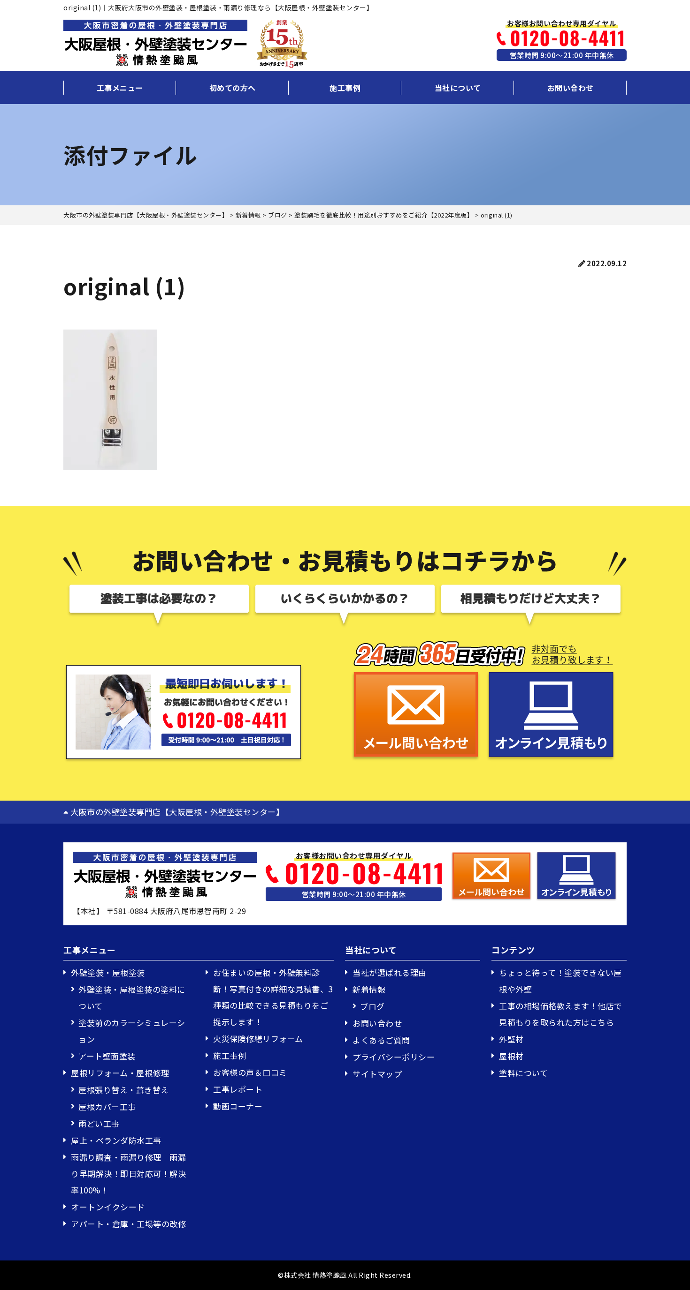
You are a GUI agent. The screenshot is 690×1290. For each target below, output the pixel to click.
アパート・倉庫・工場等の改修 (128, 1224)
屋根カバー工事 (107, 1106)
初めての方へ (232, 87)
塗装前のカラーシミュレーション (131, 1031)
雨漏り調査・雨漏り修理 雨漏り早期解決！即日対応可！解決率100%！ (128, 1173)
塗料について (523, 1073)
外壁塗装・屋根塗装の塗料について (131, 997)
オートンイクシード (108, 1207)
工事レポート (237, 1089)
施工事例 (345, 87)
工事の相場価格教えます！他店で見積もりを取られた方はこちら (560, 1014)
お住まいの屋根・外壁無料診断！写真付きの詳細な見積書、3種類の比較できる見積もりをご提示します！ (273, 997)
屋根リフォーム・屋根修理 (120, 1073)
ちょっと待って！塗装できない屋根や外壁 (560, 981)
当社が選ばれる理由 (390, 972)
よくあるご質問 (381, 1040)
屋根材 (511, 1056)
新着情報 (369, 989)
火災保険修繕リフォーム (258, 1038)
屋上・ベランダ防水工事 (116, 1140)
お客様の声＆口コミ (250, 1072)
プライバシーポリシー (394, 1057)
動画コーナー (237, 1106)
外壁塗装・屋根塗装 (108, 972)
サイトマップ (377, 1074)
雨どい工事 (99, 1123)
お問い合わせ (570, 87)
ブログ (372, 1006)
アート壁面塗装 (107, 1056)
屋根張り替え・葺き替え (123, 1089)
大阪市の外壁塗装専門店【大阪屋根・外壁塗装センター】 (176, 812)
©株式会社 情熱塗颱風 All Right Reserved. (345, 1275)
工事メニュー (120, 87)
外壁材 (511, 1039)
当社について (458, 87)
